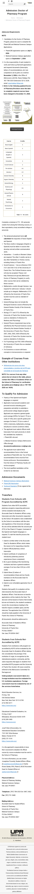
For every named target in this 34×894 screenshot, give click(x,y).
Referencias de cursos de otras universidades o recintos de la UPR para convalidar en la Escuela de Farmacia (17, 368)
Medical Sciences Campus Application (16, 481)
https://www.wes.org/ (9, 705)
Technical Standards (10, 486)
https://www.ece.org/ (9, 722)
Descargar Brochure (17, 129)
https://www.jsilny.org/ (9, 741)
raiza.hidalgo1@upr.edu (15, 83)
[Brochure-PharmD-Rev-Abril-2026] (17, 113)
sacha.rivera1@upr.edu (9, 772)
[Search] (24, 4)
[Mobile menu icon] (4, 3)
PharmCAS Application (11, 483)
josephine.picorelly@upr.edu (12, 764)
